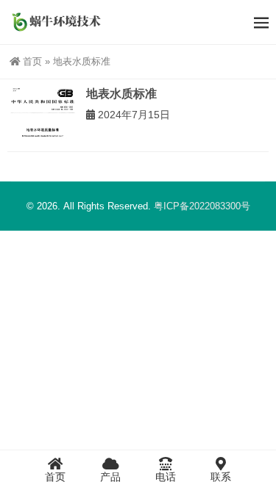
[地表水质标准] (43, 115)
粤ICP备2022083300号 (202, 206)
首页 (32, 61)
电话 (165, 477)
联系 (220, 477)
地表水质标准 (121, 93)
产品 (110, 477)
